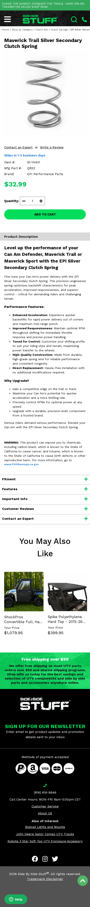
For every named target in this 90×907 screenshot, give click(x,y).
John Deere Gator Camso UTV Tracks (45, 834)
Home (5, 29)
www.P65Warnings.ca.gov (21, 464)
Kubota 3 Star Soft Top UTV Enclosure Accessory (45, 841)
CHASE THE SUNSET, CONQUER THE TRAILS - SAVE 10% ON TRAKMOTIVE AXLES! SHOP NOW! (43, 5)
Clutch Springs (59, 29)
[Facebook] (35, 859)
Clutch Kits (41, 29)
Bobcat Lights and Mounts (45, 827)
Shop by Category (22, 29)
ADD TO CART (45, 214)
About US (45, 813)
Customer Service (45, 806)
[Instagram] (45, 859)
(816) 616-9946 (45, 792)
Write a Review (52, 147)
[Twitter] (55, 859)
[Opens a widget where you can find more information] (15, 899)
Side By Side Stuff (33, 874)
